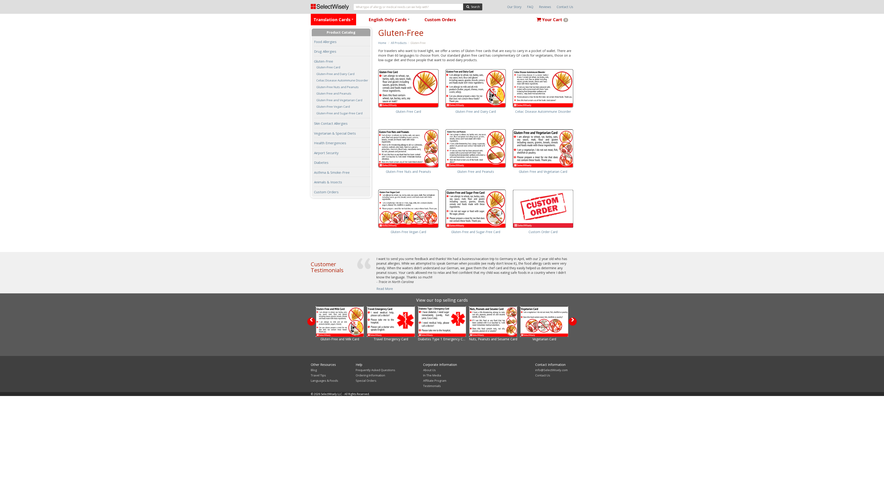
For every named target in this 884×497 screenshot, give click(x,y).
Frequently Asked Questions (375, 370)
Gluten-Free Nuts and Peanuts (337, 87)
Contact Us (565, 7)
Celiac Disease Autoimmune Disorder (342, 80)
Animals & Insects (328, 182)
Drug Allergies (325, 51)
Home (382, 43)
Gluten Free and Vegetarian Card (339, 100)
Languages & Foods (324, 381)
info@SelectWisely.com (551, 370)
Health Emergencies (330, 143)
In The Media (432, 375)
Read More (384, 288)
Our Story (514, 7)
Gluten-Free (323, 61)
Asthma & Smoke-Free (332, 172)
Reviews (545, 7)
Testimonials (432, 386)
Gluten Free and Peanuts (333, 93)
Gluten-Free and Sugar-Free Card (339, 113)
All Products (399, 43)
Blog (314, 370)
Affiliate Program (434, 381)
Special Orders (366, 381)
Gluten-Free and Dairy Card (335, 74)
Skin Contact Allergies (331, 123)
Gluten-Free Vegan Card (333, 107)
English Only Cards (390, 21)
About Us (429, 370)
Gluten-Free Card (328, 67)
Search (475, 7)
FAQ (530, 7)
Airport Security (326, 152)
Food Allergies (325, 41)
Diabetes (321, 162)
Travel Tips (318, 375)
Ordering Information (370, 375)
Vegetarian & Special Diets (335, 133)
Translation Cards (334, 21)
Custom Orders (440, 19)
